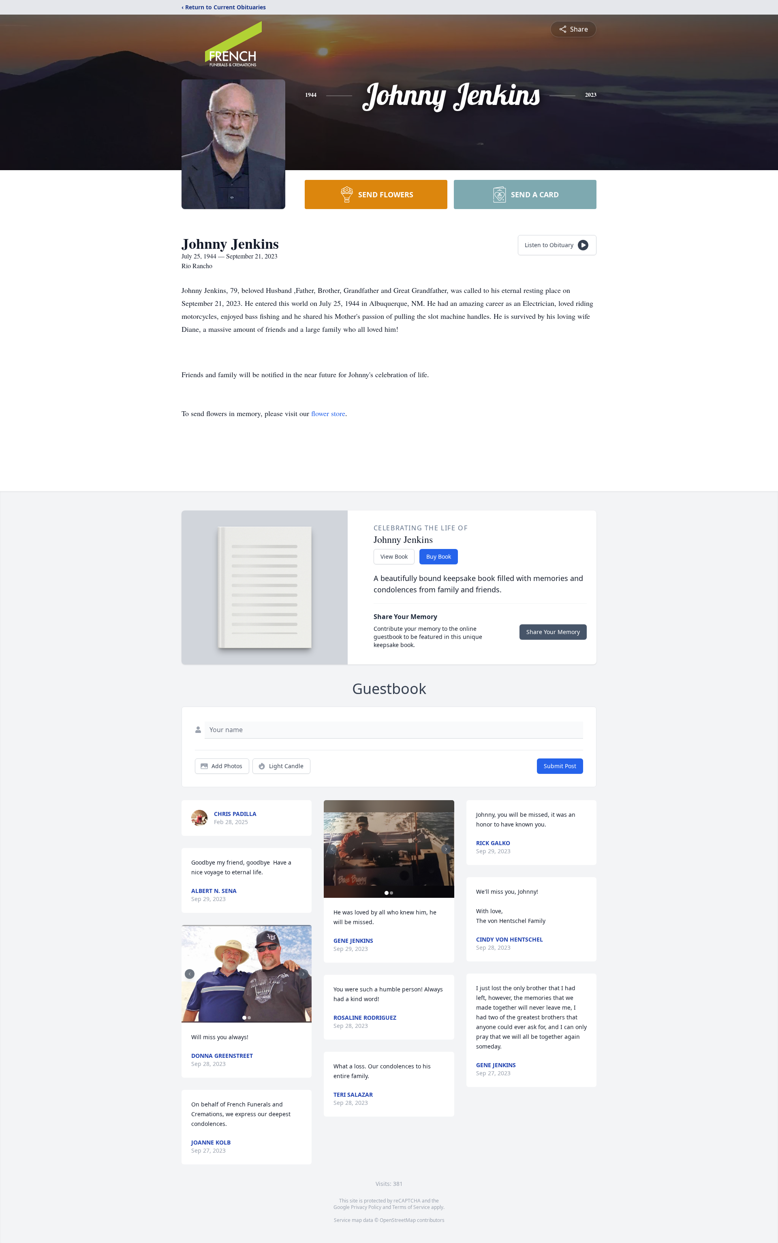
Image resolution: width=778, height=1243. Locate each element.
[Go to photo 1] (244, 1018)
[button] (247, 974)
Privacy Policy (366, 1207)
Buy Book (438, 556)
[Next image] (303, 974)
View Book (394, 556)
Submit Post (560, 766)
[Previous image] (189, 974)
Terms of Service (411, 1207)
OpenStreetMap (398, 1220)
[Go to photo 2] (249, 1017)
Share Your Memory (553, 632)
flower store (328, 413)
